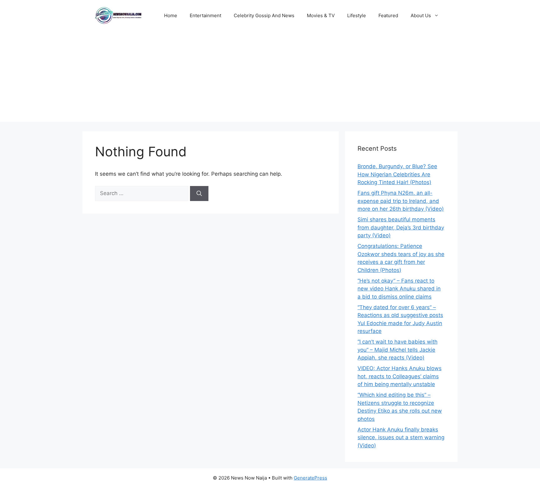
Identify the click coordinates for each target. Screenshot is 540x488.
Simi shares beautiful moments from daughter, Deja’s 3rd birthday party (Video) (401, 227)
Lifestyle (356, 15)
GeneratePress (310, 478)
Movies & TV (321, 15)
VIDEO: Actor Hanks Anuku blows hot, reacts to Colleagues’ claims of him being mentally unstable (400, 376)
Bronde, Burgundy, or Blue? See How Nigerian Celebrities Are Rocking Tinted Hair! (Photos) (397, 174)
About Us (421, 15)
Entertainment (205, 15)
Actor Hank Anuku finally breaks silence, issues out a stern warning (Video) (401, 437)
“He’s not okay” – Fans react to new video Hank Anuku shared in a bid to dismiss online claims (399, 289)
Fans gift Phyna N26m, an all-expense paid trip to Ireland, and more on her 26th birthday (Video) (401, 201)
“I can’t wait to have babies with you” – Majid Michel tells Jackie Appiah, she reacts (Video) (398, 350)
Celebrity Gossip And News (264, 15)
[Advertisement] (270, 78)
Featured (388, 15)
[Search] (199, 193)
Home (170, 15)
